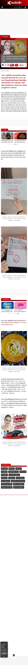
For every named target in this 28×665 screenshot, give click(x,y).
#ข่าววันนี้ (11, 469)
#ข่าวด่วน (18, 469)
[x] (17, 7)
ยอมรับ (4, 653)
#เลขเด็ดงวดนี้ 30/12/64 (18, 481)
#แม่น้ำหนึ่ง (4, 475)
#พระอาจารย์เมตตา (18, 487)
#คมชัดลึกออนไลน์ (13, 472)
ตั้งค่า (4, 656)
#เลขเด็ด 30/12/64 (7, 487)
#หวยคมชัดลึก (20, 478)
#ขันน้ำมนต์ (11, 478)
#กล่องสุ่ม (4, 478)
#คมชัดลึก (4, 472)
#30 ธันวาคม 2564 (7, 484)
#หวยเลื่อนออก (5, 481)
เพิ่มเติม (4, 650)
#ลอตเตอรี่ (23, 472)
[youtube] (20, 7)
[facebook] (15, 7)
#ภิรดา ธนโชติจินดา (18, 484)
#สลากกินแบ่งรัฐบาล (14, 475)
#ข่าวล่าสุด (4, 469)
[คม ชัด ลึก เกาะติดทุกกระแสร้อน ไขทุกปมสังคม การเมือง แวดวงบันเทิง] (14, 3)
